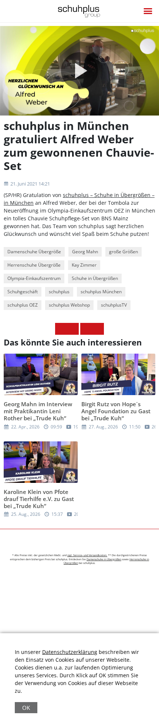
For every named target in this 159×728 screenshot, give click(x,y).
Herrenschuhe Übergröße (34, 265)
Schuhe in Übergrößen (95, 278)
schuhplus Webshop (69, 305)
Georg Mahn (85, 251)
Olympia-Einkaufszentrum (34, 278)
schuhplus (59, 291)
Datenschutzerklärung (69, 651)
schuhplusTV (114, 305)
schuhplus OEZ (22, 305)
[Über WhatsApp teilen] (86, 329)
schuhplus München (101, 291)
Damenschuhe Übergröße (34, 251)
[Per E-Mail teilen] (98, 329)
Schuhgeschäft (22, 291)
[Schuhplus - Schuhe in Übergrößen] (80, 11)
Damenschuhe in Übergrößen (104, 559)
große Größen (123, 251)
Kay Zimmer (84, 265)
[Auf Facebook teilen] (61, 329)
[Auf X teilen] (73, 329)
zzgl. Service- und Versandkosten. (87, 555)
